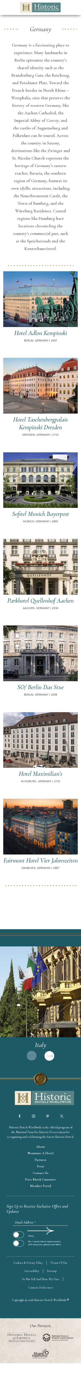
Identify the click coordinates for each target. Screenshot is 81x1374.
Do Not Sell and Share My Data (40, 1279)
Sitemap (52, 1271)
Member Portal (40, 1186)
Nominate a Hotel (40, 1153)
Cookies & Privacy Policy (28, 1263)
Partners (40, 1160)
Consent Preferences (40, 1287)
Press (40, 1166)
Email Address (25, 1222)
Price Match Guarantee (40, 1179)
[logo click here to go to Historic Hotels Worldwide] (41, 1098)
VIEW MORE (40, 1006)
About (40, 1147)
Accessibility (31, 1271)
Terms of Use (59, 1263)
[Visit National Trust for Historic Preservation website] (58, 1337)
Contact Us (40, 1173)
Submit (18, 1230)
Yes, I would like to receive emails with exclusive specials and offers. (44, 1243)
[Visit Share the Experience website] (40, 1353)
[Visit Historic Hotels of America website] (21, 1337)
